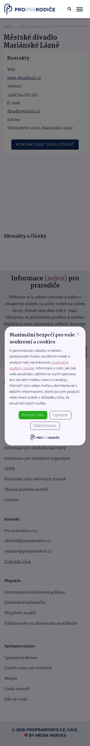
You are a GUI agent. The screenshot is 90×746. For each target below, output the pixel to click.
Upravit (60, 415)
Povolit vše (33, 415)
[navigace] (79, 9)
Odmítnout (45, 425)
